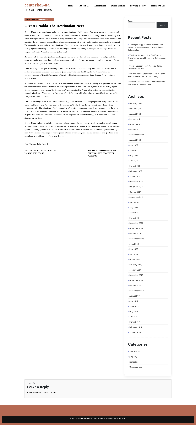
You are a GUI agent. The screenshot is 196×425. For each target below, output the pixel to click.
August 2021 (135, 202)
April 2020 (133, 254)
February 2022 (135, 171)
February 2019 (135, 327)
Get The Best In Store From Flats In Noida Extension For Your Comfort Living (146, 75)
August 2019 (135, 296)
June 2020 (134, 244)
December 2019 (136, 275)
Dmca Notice (118, 5)
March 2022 (134, 166)
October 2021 (135, 192)
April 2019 (133, 317)
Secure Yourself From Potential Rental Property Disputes (145, 67)
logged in (39, 392)
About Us (84, 5)
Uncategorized (135, 367)
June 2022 (134, 150)
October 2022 (135, 129)
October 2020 (135, 233)
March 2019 (134, 322)
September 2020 (136, 239)
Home (71, 5)
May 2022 (133, 155)
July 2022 (133, 145)
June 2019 (133, 306)
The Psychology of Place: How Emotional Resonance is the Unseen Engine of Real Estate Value (146, 47)
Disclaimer (100, 5)
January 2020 (135, 270)
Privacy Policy (138, 5)
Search (131, 21)
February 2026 (135, 103)
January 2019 (135, 332)
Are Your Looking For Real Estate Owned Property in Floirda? (102, 153)
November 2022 (136, 124)
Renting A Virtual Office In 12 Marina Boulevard (40, 151)
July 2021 (133, 207)
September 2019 (136, 291)
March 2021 (134, 218)
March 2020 (134, 259)
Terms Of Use (158, 5)
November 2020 (136, 228)
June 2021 (133, 213)
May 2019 (133, 311)
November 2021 (136, 187)
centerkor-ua (37, 4)
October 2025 (135, 109)
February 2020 (135, 265)
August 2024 (135, 114)
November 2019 (136, 280)
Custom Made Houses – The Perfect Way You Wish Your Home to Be (146, 83)
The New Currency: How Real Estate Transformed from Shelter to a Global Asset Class (146, 58)
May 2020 (133, 249)
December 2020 (136, 223)
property (133, 356)
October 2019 (135, 285)
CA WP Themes (121, 418)
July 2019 (133, 301)
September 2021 (136, 197)
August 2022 (135, 140)
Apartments (134, 351)
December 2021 (136, 181)
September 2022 (136, 135)
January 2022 (135, 176)
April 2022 (133, 161)
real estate (133, 362)
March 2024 (134, 119)
